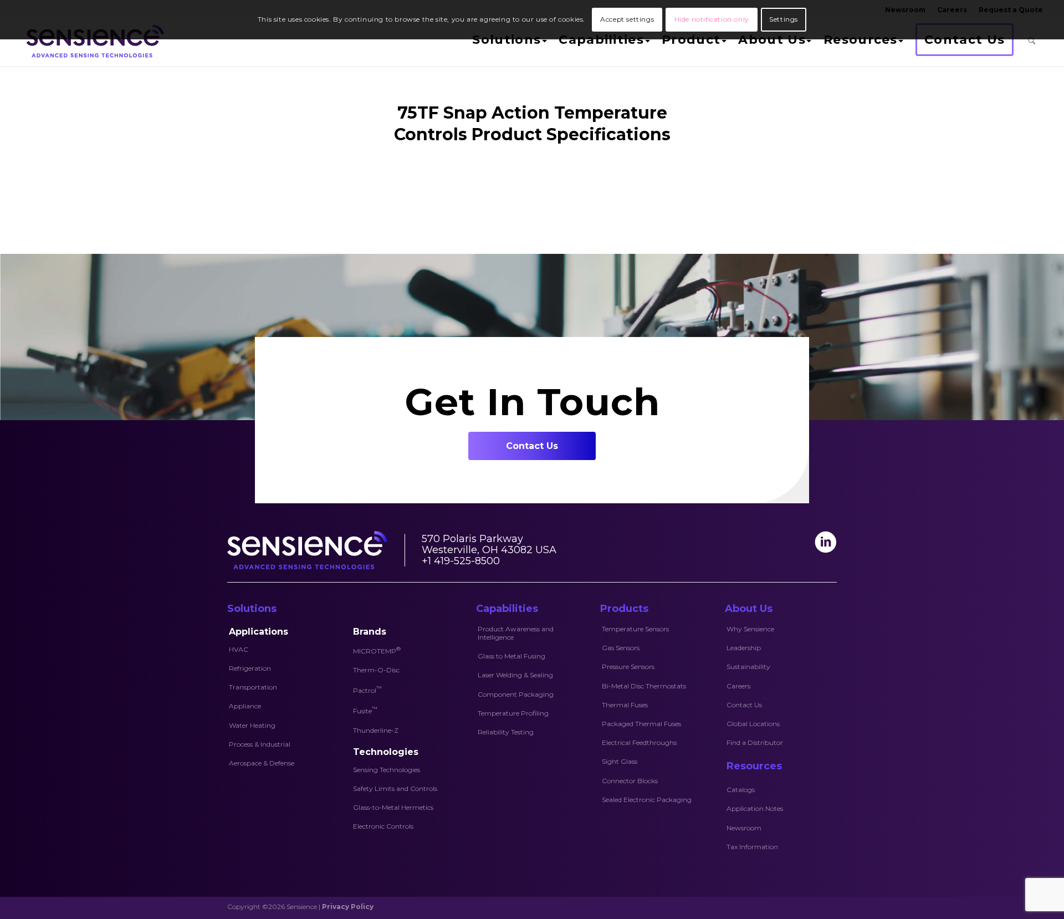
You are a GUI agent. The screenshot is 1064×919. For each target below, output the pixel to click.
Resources (754, 766)
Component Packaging (516, 694)
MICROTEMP (377, 650)
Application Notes (755, 808)
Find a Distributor (755, 742)
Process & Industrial (259, 744)
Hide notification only (711, 19)
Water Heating (252, 725)
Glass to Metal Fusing (511, 656)
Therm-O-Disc (376, 670)
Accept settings (627, 19)
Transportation (253, 687)
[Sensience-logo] (93, 41)
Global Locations (753, 723)
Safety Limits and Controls (395, 788)
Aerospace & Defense (261, 763)
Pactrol (367, 690)
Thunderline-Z (375, 730)
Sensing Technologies (386, 769)
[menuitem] (508, 41)
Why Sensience (750, 629)
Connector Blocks (630, 781)
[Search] (1031, 41)
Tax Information (752, 847)
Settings (783, 19)
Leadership (744, 648)
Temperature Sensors (635, 629)
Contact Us (744, 705)
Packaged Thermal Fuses (641, 723)
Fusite (365, 710)
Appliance (245, 706)
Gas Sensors (621, 648)
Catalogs (741, 789)
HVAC (238, 649)
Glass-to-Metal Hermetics (393, 807)
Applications (258, 631)
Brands (369, 631)
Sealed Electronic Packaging (647, 799)
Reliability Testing (506, 732)
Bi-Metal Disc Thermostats (644, 686)
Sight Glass (619, 761)
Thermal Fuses (625, 705)
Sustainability (748, 666)
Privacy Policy (348, 906)
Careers (738, 686)
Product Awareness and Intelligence (516, 633)
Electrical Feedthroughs (639, 742)
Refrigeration (250, 668)
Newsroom (744, 828)
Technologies (385, 752)
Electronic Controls (383, 826)
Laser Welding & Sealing (515, 675)
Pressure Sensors (628, 666)
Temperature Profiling (513, 713)
